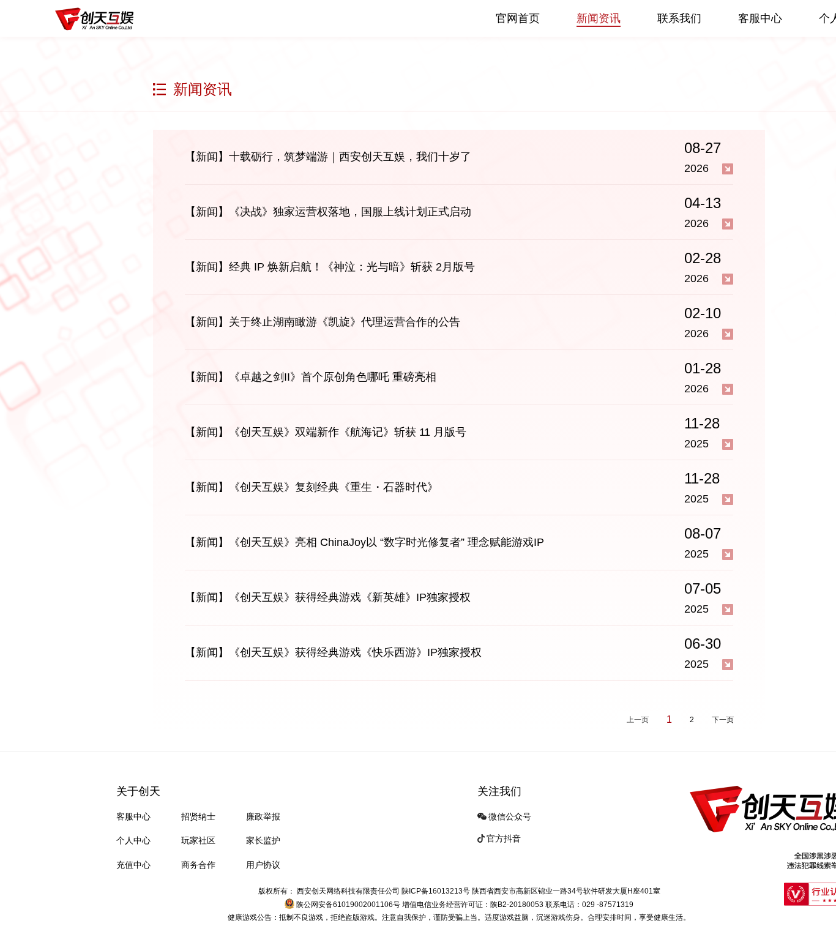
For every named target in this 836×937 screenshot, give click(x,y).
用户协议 (263, 865)
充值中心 (133, 865)
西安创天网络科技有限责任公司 (348, 891)
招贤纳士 (198, 816)
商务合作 (198, 865)
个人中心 (133, 840)
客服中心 (760, 18)
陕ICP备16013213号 (436, 891)
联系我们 (679, 18)
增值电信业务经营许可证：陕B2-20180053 (472, 904)
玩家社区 (198, 840)
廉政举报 (263, 816)
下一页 (723, 719)
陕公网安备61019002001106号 (348, 904)
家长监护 (263, 840)
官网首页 (518, 18)
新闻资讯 (599, 18)
